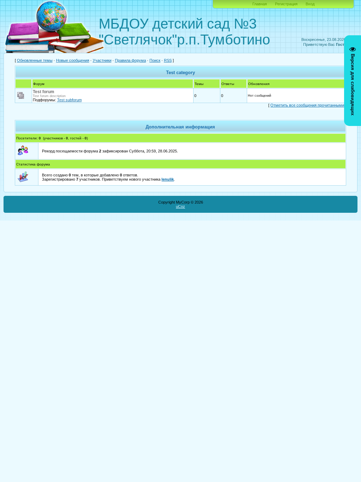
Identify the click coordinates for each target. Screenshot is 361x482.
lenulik (167, 179)
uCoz (180, 206)
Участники (102, 60)
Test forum (43, 91)
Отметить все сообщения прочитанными (307, 105)
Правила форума (130, 60)
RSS (168, 60)
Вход (310, 4)
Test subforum (69, 100)
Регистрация (286, 4)
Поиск (154, 60)
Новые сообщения (72, 60)
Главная (259, 4)
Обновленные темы (35, 60)
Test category (180, 72)
